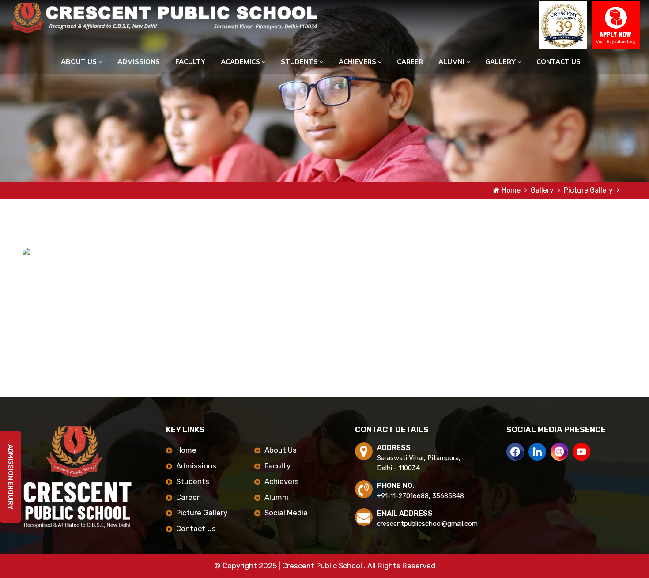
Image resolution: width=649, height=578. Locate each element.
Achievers (358, 61)
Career (410, 61)
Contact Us (558, 61)
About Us (79, 61)
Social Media (286, 512)
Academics (241, 61)
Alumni (452, 61)
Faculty (190, 61)
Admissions (138, 61)
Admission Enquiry (11, 484)
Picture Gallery (589, 190)
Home (511, 190)
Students (300, 61)
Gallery (501, 61)
